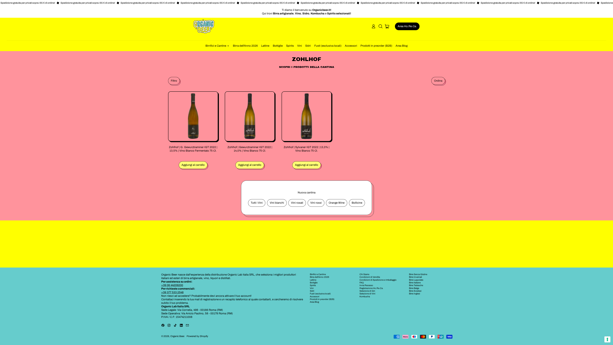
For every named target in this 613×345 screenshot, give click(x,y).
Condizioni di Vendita (369, 277)
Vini (299, 45)
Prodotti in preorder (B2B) (376, 45)
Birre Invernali (415, 277)
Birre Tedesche (416, 285)
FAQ (361, 282)
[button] (380, 26)
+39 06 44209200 (172, 285)
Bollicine (357, 202)
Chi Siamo (364, 274)
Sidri (308, 45)
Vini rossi (316, 202)
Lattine (265, 45)
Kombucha (364, 296)
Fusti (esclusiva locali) (327, 45)
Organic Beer (177, 336)
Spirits (290, 45)
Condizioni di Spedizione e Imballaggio (378, 280)
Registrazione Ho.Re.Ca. (371, 288)
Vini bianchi (277, 202)
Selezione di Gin (367, 291)
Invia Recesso (366, 285)
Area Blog (402, 45)
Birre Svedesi (415, 291)
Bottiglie (278, 45)
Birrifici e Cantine (318, 274)
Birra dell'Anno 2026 (245, 45)
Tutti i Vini (257, 202)
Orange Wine (336, 202)
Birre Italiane (415, 282)
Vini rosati (297, 202)
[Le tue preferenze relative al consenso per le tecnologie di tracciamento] (607, 339)
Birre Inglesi (414, 293)
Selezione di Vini (367, 293)
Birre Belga (414, 288)
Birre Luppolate (416, 280)
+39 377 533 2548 (172, 292)
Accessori (351, 45)
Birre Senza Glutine (418, 274)
